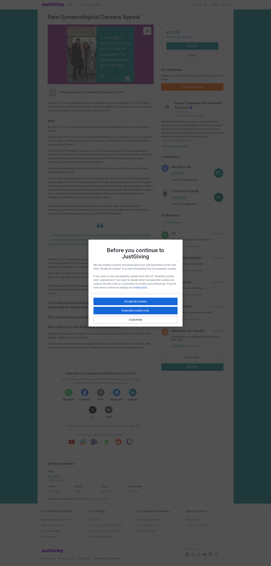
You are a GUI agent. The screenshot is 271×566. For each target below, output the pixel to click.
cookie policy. (140, 287)
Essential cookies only (135, 310)
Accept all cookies (135, 301)
